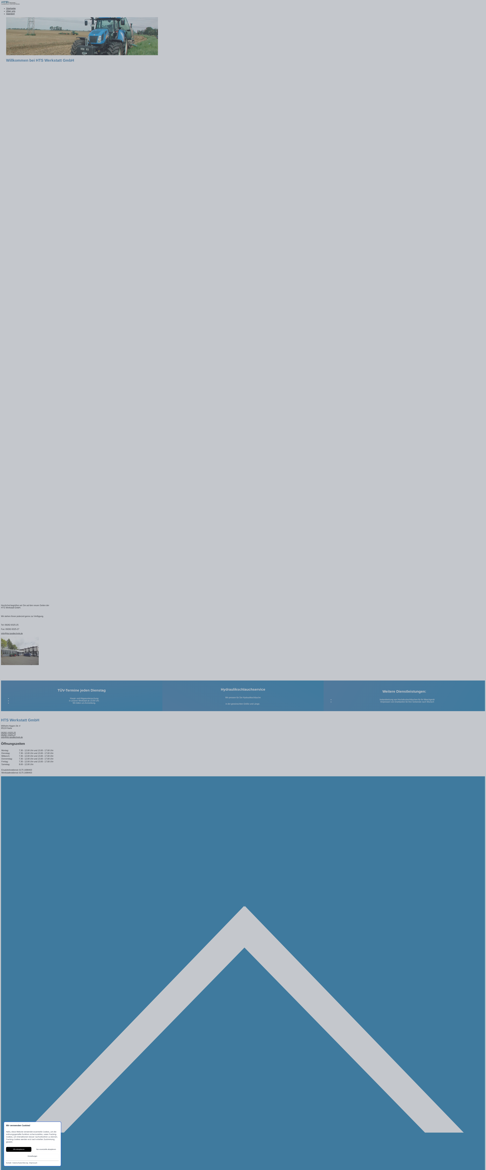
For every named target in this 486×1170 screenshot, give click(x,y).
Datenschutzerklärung (20, 1163)
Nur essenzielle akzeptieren (46, 1149)
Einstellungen (32, 1156)
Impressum (33, 1163)
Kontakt (8, 1163)
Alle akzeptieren (18, 1149)
